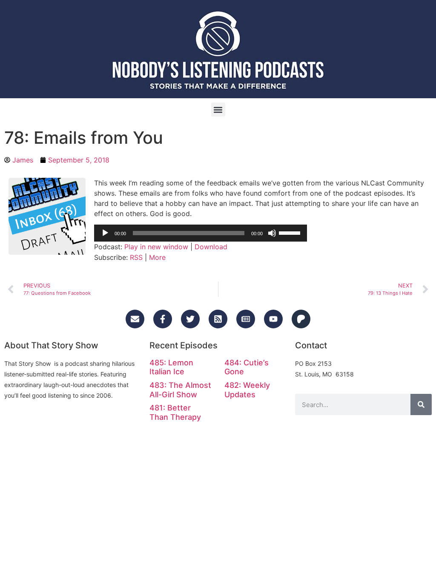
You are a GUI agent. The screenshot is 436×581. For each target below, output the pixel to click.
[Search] (421, 404)
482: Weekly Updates (247, 390)
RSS (136, 257)
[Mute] (272, 233)
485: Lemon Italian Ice (171, 367)
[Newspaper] (245, 319)
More (157, 257)
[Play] (105, 233)
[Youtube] (273, 319)
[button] (218, 110)
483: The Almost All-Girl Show (180, 390)
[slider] (291, 232)
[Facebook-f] (162, 319)
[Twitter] (190, 319)
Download (211, 246)
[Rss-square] (218, 319)
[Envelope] (135, 319)
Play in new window (156, 246)
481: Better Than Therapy (175, 412)
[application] (200, 233)
